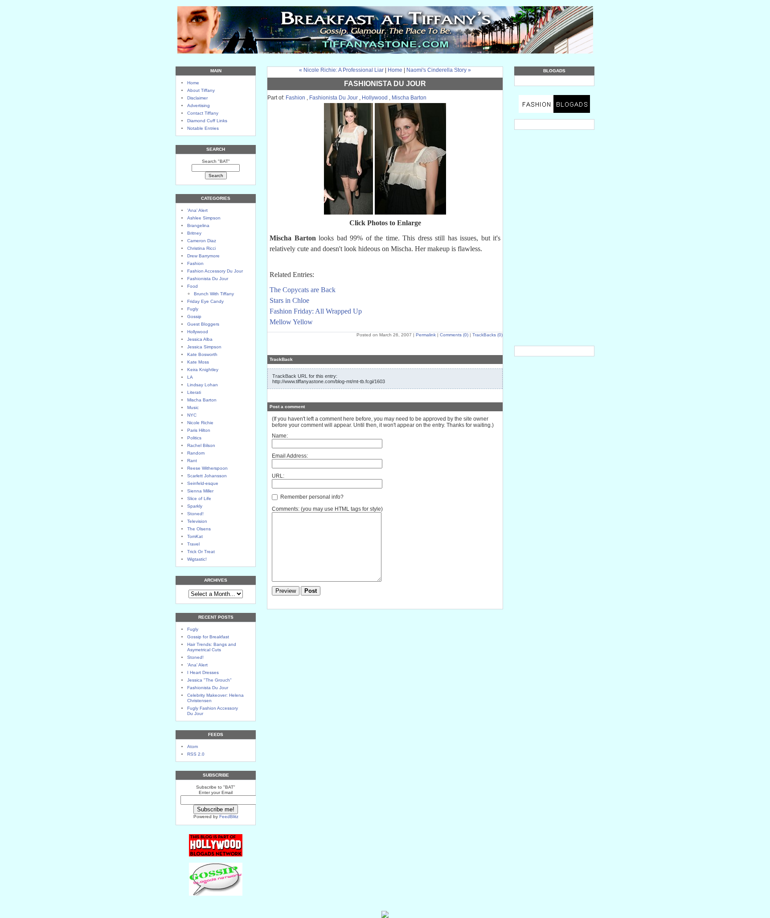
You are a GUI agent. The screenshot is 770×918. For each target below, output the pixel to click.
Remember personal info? (311, 497)
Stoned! (195, 513)
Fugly (192, 308)
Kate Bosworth (202, 354)
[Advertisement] (554, 172)
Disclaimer (197, 97)
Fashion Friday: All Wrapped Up (316, 311)
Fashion (195, 263)
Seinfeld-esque (202, 483)
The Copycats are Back (303, 290)
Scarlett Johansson (207, 475)
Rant (192, 460)
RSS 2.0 (196, 754)
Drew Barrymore (203, 255)
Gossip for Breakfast (208, 636)
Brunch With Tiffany (214, 293)
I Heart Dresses (203, 672)
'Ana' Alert (197, 210)
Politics (194, 437)
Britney (194, 233)
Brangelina (198, 225)
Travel (193, 544)
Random (196, 453)
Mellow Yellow (291, 322)
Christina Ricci (201, 248)
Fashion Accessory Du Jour (215, 271)
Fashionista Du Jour (207, 278)
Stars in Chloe (289, 300)
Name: (280, 436)
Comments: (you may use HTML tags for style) (327, 509)
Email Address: (290, 456)
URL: (278, 476)
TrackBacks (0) (487, 334)
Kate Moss (198, 362)
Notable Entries (203, 128)
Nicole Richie (200, 422)
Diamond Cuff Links (207, 120)
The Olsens (199, 528)
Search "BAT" (216, 161)
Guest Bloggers (203, 324)
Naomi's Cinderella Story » (438, 70)
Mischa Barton (202, 399)
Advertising (198, 105)
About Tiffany (201, 90)
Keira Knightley (202, 369)
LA (190, 377)
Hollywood (197, 331)
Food (192, 286)
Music (193, 407)
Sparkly (194, 506)
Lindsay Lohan (202, 384)
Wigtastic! (197, 559)
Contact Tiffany (202, 113)
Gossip (194, 316)
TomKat (195, 536)
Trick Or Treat (201, 551)
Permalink (426, 334)
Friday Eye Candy (205, 301)
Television (197, 521)
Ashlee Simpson (204, 217)
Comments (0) (454, 334)
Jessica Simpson (204, 346)
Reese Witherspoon (207, 468)
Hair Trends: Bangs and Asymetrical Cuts (211, 647)
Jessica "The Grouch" (209, 680)
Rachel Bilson (201, 445)
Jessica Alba (200, 339)
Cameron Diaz (201, 240)
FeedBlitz (228, 816)
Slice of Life (199, 498)
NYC (192, 415)
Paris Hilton (198, 430)
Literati (194, 392)
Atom (192, 746)
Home (193, 82)
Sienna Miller (200, 490)
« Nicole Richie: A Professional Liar (341, 70)
